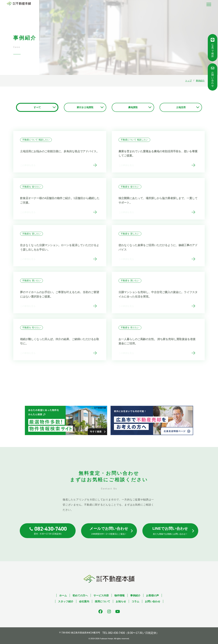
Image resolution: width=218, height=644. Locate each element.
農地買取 (133, 107)
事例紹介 (135, 595)
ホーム (63, 595)
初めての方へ (80, 595)
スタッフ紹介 (65, 601)
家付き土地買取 (85, 107)
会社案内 (84, 601)
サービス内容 (101, 595)
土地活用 (181, 107)
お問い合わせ (152, 601)
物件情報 (119, 595)
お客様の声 (152, 595)
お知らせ (121, 601)
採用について (102, 601)
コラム (135, 601)
